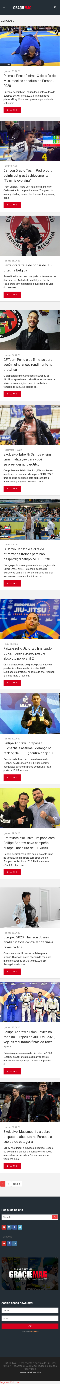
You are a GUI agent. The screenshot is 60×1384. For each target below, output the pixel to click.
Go (55, 1217)
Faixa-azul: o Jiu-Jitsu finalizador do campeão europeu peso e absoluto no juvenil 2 (28, 653)
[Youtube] (4, 1227)
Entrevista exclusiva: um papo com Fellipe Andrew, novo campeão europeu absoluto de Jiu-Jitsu (29, 843)
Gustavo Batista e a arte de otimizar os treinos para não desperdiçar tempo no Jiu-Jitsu (27, 554)
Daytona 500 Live (9, 1382)
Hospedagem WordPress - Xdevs (30, 1372)
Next (15, 1184)
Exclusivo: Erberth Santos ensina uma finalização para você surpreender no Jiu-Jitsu (28, 459)
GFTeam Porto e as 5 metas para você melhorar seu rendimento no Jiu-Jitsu (28, 365)
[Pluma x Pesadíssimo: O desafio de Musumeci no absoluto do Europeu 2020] (30, 46)
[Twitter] (20, 1227)
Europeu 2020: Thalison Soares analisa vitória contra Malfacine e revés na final (28, 942)
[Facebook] (14, 1227)
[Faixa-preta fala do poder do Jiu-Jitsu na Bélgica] (30, 236)
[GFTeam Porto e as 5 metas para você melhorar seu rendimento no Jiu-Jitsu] (30, 330)
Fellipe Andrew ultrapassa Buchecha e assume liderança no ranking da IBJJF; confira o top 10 (28, 748)
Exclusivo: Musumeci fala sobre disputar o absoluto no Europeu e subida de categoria (28, 1137)
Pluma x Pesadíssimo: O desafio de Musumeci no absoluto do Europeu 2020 (30, 81)
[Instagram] (9, 1227)
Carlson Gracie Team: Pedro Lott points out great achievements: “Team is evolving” (28, 175)
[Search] (55, 7)
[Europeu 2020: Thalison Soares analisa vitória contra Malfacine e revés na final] (30, 907)
